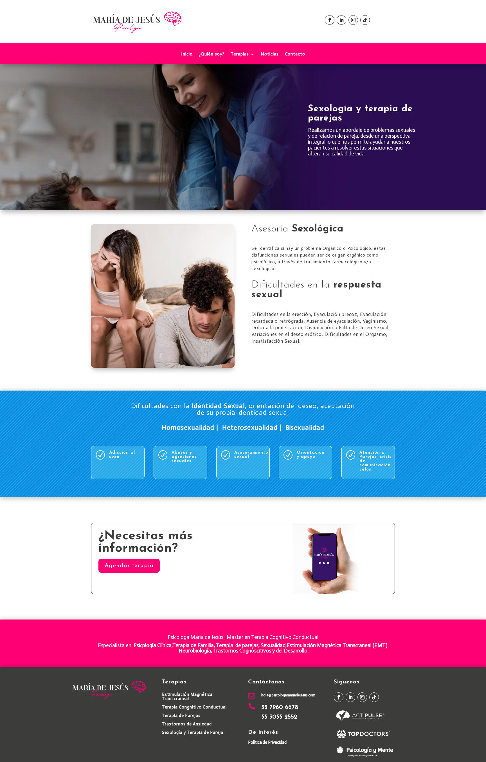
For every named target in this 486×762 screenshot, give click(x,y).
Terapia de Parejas (181, 715)
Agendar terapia (129, 566)
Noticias (270, 54)
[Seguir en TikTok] (365, 20)
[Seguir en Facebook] (329, 20)
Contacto (295, 54)
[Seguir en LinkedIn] (341, 20)
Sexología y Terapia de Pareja (192, 732)
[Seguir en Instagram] (353, 20)
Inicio (187, 54)
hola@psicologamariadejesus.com (288, 695)
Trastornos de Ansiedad (187, 724)
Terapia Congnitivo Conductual (194, 707)
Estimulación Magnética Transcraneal (187, 696)
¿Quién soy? (211, 54)
